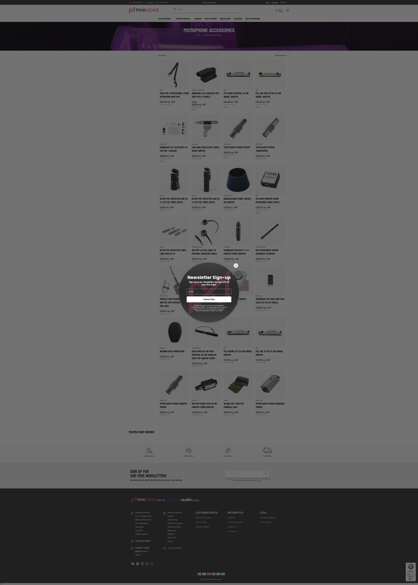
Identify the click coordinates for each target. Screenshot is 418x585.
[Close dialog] (236, 265)
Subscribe (209, 299)
